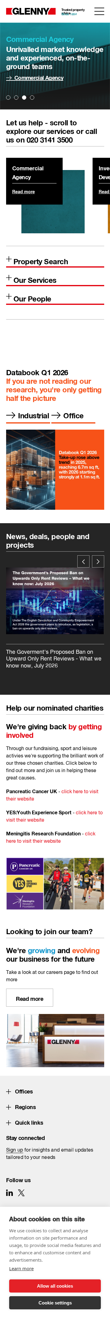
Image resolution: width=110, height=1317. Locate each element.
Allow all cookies (55, 1286)
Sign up (14, 1150)
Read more (23, 190)
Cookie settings (55, 1302)
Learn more (21, 1268)
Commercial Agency (38, 77)
